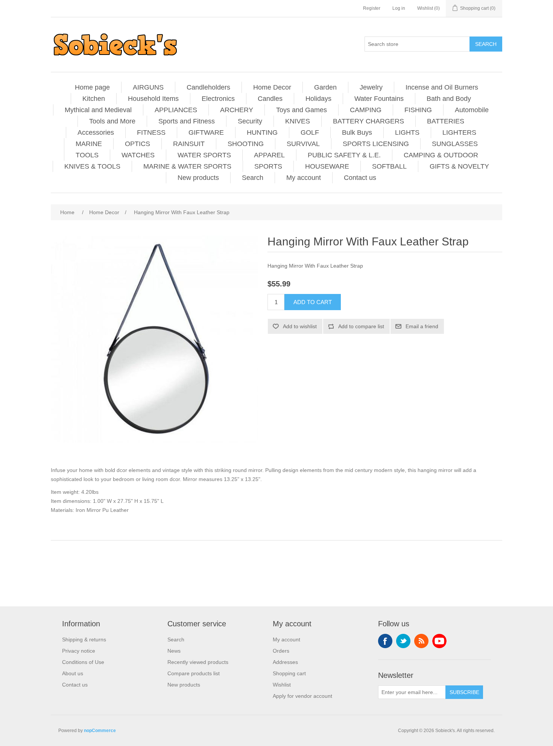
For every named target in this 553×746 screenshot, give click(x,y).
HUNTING (262, 132)
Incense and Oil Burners (442, 87)
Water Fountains (379, 98)
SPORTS (268, 166)
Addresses (285, 662)
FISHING (418, 110)
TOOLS (87, 155)
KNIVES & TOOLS (92, 166)
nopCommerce (100, 730)
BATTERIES (445, 121)
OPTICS (137, 144)
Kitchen (93, 98)
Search (252, 177)
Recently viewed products (197, 662)
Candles (270, 98)
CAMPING (365, 110)
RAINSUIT (189, 144)
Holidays (318, 98)
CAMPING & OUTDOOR (441, 155)
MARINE (89, 144)
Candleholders (208, 87)
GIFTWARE (206, 132)
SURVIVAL (303, 144)
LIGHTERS (459, 132)
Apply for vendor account (302, 696)
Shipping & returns (84, 639)
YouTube (439, 641)
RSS (421, 641)
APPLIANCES (176, 110)
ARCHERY (236, 110)
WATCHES (138, 155)
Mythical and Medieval (98, 110)
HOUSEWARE (327, 166)
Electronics (218, 98)
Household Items (153, 98)
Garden (325, 87)
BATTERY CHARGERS (368, 121)
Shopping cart (289, 673)
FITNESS (151, 132)
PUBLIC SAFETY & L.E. (344, 155)
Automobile (472, 110)
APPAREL (269, 155)
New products (198, 177)
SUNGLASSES (455, 144)
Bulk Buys (357, 132)
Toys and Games (301, 110)
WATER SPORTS (204, 155)
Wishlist (282, 685)
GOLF (310, 132)
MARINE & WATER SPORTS (187, 166)
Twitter (403, 641)
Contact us (360, 177)
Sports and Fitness (186, 121)
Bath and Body (449, 98)
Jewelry (371, 87)
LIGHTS (407, 132)
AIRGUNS (148, 87)
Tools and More (112, 121)
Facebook (385, 641)
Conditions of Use (83, 662)
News (174, 651)
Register (371, 8)
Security (250, 121)
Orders (281, 651)
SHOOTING (246, 144)
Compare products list (193, 673)
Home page (92, 87)
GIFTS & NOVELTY (459, 166)
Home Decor (272, 87)
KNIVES (297, 121)
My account (303, 177)
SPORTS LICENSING (376, 144)
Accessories (95, 132)
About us (72, 673)
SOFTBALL (389, 166)
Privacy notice (78, 651)
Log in (398, 8)
